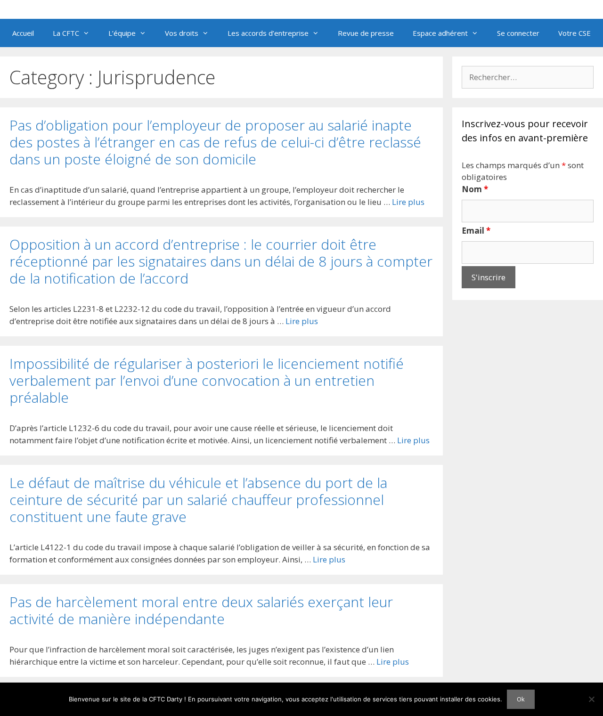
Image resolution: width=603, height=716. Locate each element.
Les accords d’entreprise (268, 33)
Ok (521, 699)
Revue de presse (366, 33)
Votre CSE (574, 33)
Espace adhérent (440, 33)
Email (476, 230)
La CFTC (66, 33)
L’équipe (122, 33)
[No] (591, 699)
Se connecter (518, 33)
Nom (475, 189)
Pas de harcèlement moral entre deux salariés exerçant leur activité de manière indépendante (201, 610)
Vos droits (181, 33)
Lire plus (408, 201)
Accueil (23, 33)
